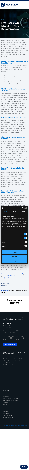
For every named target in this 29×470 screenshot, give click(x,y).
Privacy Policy (6, 413)
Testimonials (5, 411)
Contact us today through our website (12, 274)
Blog (2, 19)
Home (2, 290)
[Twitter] (9, 338)
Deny (14, 261)
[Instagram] (17, 338)
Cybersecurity (6, 396)
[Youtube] (22, 338)
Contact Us (5, 406)
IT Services (5, 402)
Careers (4, 408)
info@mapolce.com (7, 278)
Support (4, 409)
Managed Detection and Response (10, 398)
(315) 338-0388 (7, 324)
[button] (27, 4)
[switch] (25, 238)
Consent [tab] (5, 211)
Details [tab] (14, 211)
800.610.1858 (11, 276)
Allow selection (14, 256)
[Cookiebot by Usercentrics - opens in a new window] (21, 208)
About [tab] (23, 211)
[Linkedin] (4, 338)
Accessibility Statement (8, 415)
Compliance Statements (8, 417)
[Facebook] (13, 338)
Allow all (14, 252)
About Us (5, 404)
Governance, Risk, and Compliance (10, 400)
